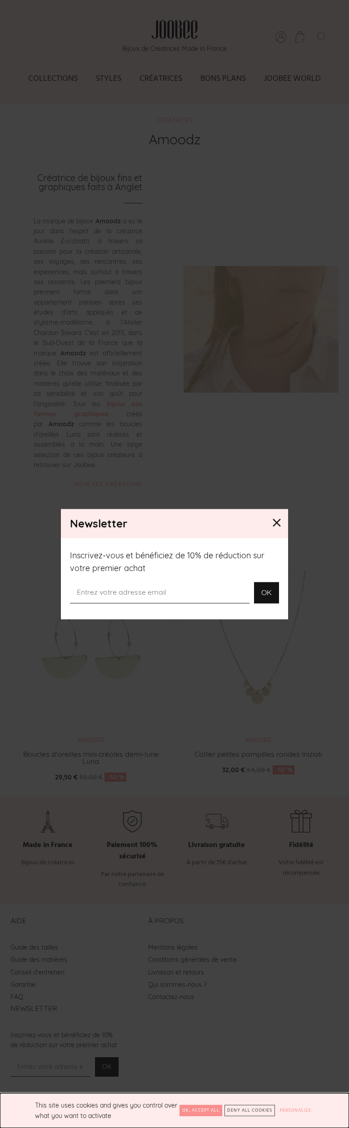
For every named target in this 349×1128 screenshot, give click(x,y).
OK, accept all (200, 1110)
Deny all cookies (249, 1110)
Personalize (295, 1110)
